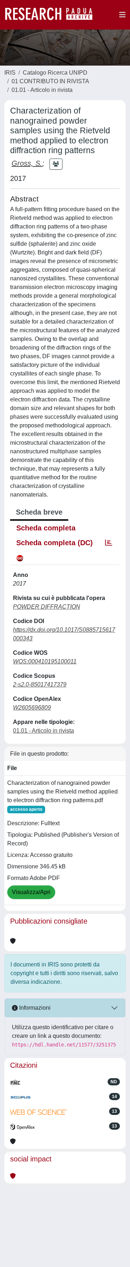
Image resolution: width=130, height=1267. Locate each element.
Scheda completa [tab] (45, 528)
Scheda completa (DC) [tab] (54, 543)
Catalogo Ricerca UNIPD (55, 73)
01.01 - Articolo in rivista (42, 90)
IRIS (10, 73)
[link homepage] (52, 14)
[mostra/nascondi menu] (122, 14)
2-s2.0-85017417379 (39, 684)
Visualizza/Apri (31, 892)
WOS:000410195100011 (45, 661)
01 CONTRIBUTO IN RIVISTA (50, 81)
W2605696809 (32, 707)
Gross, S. (27, 163)
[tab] (108, 542)
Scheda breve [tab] (39, 512)
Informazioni (34, 1008)
